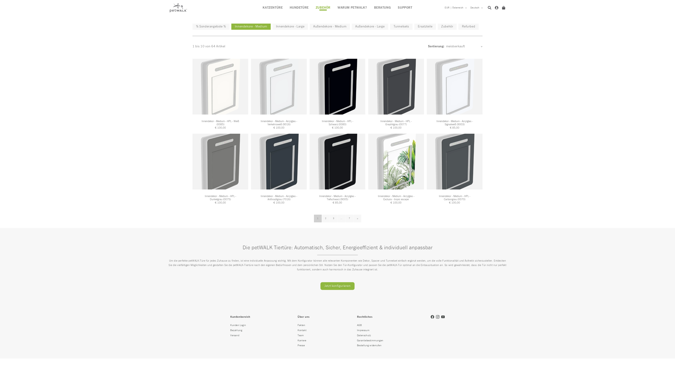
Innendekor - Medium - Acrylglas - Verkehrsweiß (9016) (279, 123)
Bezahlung (236, 330)
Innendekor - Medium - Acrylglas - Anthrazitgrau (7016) (279, 198)
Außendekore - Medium (329, 26)
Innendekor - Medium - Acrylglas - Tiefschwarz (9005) (337, 198)
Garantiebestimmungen (370, 340)
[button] (323, 8)
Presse (301, 345)
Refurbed (468, 26)
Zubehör (447, 26)
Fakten (301, 325)
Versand (234, 335)
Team (301, 335)
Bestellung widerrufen (369, 345)
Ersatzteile (425, 26)
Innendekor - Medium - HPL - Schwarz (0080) (337, 123)
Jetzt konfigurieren (337, 286)
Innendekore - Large (290, 26)
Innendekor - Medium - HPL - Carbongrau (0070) (454, 198)
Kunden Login (238, 325)
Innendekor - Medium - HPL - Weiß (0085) (220, 123)
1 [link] (318, 218)
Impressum (363, 330)
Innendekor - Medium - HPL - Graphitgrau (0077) (396, 123)
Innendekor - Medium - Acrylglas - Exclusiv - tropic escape (396, 198)
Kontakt (302, 330)
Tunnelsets (401, 26)
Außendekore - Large (370, 26)
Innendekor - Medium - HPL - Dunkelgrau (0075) (220, 198)
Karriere (302, 340)
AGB (359, 325)
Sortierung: (436, 46)
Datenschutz (364, 335)
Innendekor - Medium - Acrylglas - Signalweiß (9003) (454, 123)
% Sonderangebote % (211, 26)
